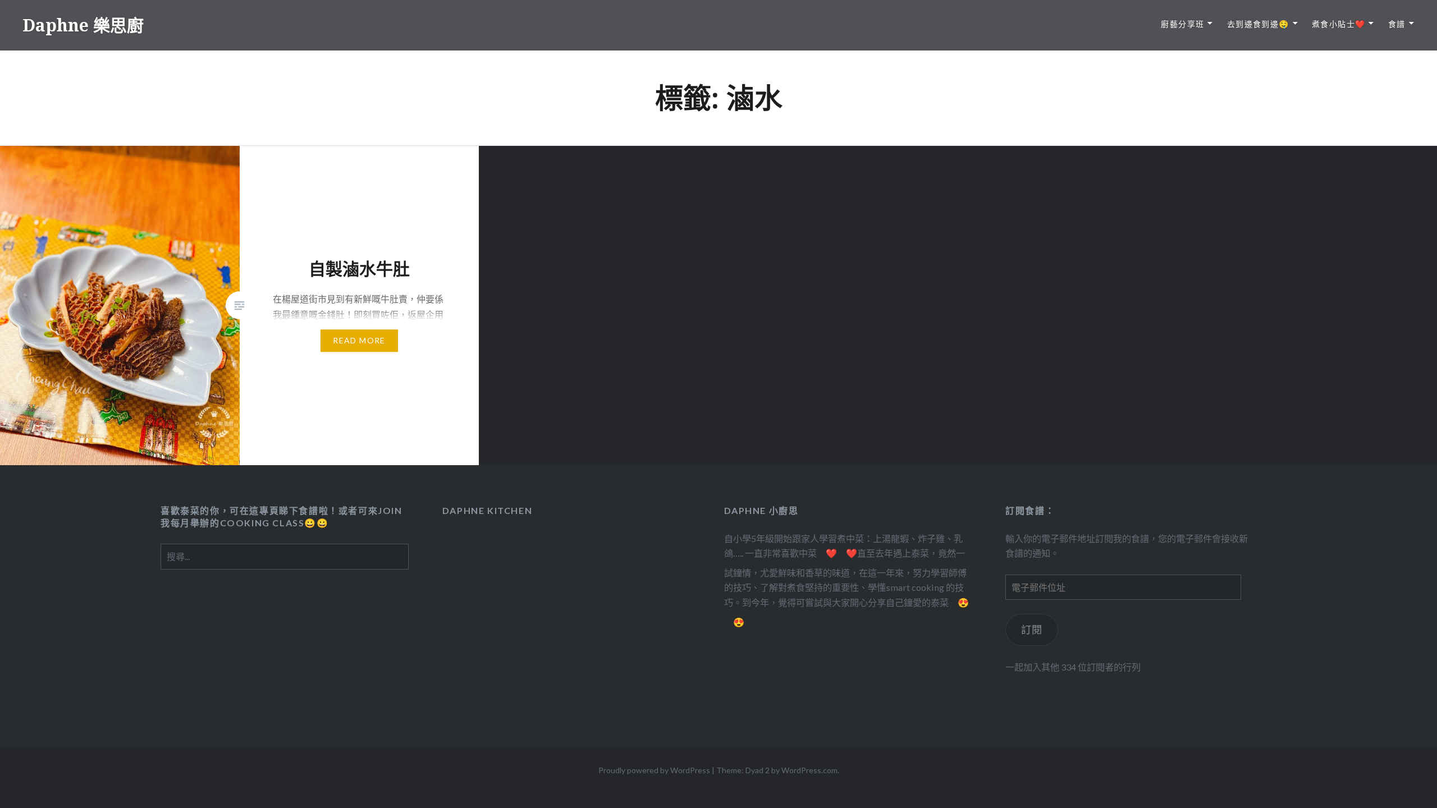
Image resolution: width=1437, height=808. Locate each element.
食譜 (1397, 24)
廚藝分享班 (1182, 24)
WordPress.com (809, 770)
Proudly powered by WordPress (654, 770)
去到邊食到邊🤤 (1258, 24)
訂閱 (1032, 629)
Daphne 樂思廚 (83, 24)
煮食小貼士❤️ (1338, 24)
